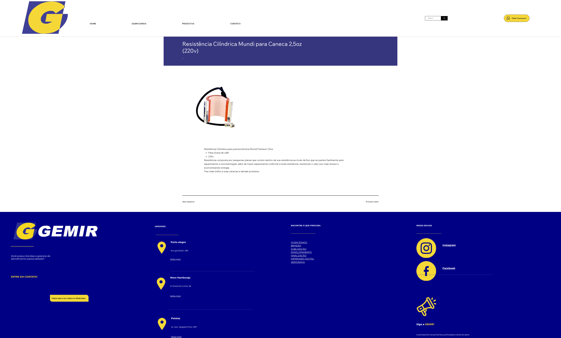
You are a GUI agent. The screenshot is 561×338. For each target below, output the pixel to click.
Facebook (449, 268)
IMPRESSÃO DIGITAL (302, 258)
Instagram (449, 245)
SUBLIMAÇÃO (298, 249)
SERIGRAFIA (298, 262)
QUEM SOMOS (299, 242)
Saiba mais (175, 259)
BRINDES (296, 245)
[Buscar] (444, 18)
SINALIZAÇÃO (299, 255)
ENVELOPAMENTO (301, 252)
